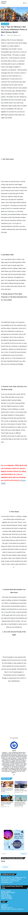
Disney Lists (5, 24)
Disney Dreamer (6, 897)
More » (14, 772)
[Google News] (14, 738)
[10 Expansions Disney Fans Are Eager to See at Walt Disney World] (21, 798)
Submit (5, 867)
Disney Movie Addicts (8, 892)
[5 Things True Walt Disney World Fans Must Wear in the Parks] (7, 784)
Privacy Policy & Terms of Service (12, 909)
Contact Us (4, 905)
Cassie (4, 35)
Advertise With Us (7, 908)
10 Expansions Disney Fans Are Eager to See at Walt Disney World (20, 804)
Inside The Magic (6, 898)
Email (3, 861)
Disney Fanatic (6, 891)
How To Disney (6, 895)
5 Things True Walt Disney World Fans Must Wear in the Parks (7, 790)
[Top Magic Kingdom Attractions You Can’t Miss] (21, 784)
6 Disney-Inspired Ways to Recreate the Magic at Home (7, 804)
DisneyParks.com (7, 882)
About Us (4, 906)
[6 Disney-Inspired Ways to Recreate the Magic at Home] (7, 798)
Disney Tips (5, 894)
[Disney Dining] (5, 3)
